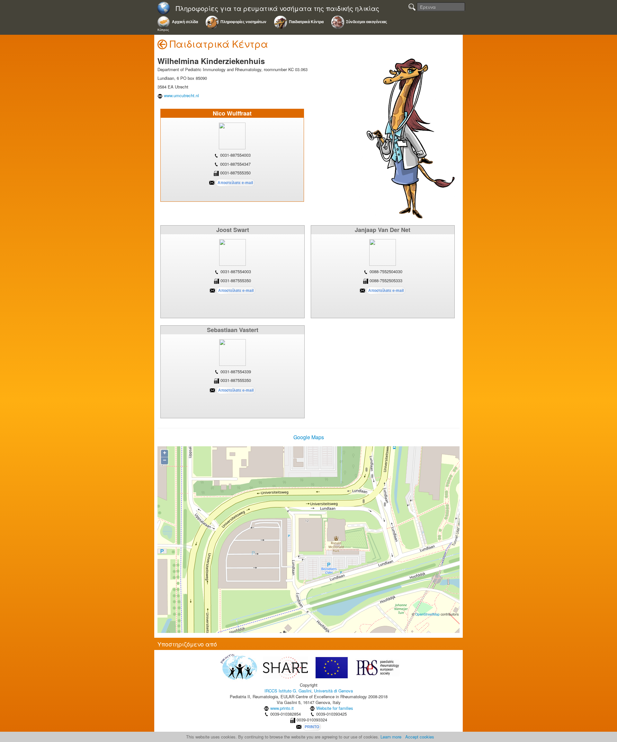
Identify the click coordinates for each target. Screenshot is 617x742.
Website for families (334, 708)
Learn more (390, 737)
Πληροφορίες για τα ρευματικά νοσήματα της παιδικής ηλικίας (277, 8)
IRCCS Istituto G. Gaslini (287, 691)
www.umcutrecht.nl (181, 95)
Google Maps (308, 437)
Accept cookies (419, 737)
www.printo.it (282, 708)
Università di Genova (333, 691)
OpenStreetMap (427, 614)
